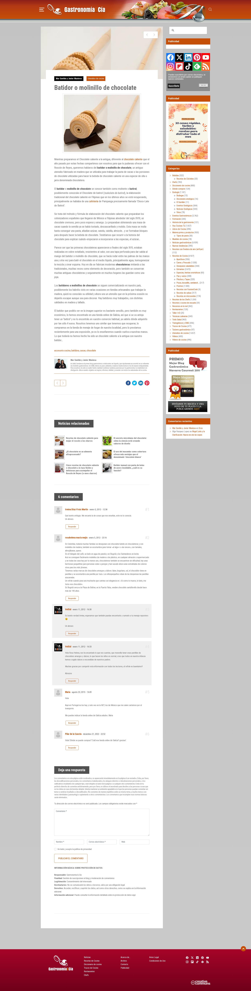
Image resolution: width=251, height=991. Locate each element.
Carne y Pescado (183, 262)
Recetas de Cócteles (185, 179)
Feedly (197, 66)
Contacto (124, 964)
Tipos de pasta (182, 235)
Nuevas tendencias (180, 246)
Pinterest (197, 57)
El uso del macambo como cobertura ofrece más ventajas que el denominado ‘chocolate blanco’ (130, 454)
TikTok (188, 66)
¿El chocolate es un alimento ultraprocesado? (79, 453)
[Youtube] (207, 957)
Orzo (201, 428)
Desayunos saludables (185, 266)
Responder (72, 527)
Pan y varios (181, 276)
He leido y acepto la (74, 849)
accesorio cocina (62, 350)
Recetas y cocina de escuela (184, 303)
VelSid (68, 609)
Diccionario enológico (185, 199)
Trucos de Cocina (179, 326)
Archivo (124, 961)
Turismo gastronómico (181, 329)
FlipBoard (179, 66)
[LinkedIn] (197, 957)
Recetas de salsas (183, 293)
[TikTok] (197, 962)
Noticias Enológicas (184, 209)
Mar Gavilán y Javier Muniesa (69, 78)
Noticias (87, 957)
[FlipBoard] (192, 962)
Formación (176, 219)
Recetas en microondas (186, 296)
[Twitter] (192, 957)
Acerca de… (125, 957)
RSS (205, 66)
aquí (133, 895)
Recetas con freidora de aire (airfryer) (187, 249)
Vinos (178, 212)
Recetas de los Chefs (181, 299)
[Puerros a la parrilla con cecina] (147, 34)
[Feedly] (202, 962)
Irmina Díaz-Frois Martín (76, 509)
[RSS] (207, 962)
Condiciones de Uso (157, 961)
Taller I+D (176, 313)
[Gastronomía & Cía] (76, 9)
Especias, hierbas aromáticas (188, 272)
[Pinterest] (202, 957)
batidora (75, 350)
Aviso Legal (154, 957)
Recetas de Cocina (180, 256)
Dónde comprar (178, 189)
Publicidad (125, 968)
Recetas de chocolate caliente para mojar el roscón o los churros (82, 439)
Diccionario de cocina (181, 185)
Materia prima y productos (183, 232)
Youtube (205, 57)
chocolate (91, 350)
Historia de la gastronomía (183, 222)
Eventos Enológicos (184, 205)
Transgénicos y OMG (180, 323)
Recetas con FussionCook (187, 289)
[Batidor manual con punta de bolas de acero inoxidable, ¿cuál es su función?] (108, 468)
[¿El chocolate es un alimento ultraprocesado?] (60, 454)
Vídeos (175, 336)
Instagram (170, 66)
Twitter (179, 57)
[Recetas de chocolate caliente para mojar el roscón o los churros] (60, 441)
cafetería (93, 201)
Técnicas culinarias (180, 316)
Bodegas (180, 195)
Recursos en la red (180, 306)
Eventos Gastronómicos (182, 215)
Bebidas (175, 175)
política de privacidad (83, 849)
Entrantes (180, 269)
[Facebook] (187, 957)
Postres (179, 286)
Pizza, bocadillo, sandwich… (187, 283)
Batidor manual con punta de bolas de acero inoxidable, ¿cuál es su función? (129, 468)
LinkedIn (188, 57)
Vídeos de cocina (179, 339)
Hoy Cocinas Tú (178, 226)
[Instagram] (187, 962)
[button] (41, 9)
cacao (83, 350)
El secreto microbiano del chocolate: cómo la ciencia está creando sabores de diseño (130, 441)
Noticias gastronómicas (182, 242)
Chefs (174, 182)
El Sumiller (180, 202)
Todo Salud (176, 319)
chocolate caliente (133, 159)
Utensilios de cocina (96, 78)
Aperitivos (180, 259)
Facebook (170, 57)
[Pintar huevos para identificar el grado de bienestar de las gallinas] (154, 34)
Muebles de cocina (180, 239)
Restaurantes (177, 309)
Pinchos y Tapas (183, 279)
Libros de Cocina (179, 229)
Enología (175, 192)
